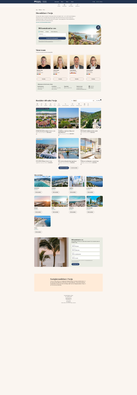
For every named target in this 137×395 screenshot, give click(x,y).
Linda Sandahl (89, 70)
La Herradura (89, 188)
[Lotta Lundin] (60, 62)
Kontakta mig (75, 264)
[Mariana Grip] (44, 62)
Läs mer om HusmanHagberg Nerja (43, 22)
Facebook (92, 86)
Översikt (59, 6)
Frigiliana (71, 188)
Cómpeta (54, 188)
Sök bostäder (38, 192)
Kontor (72, 1)
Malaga (36, 208)
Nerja (53, 208)
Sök (94, 1)
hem (37, 9)
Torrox (35, 227)
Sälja (67, 1)
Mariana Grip (40, 70)
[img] (37, 74)
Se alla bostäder (74, 167)
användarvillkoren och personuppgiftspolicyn (46, 41)
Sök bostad (57, 1)
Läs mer (36, 189)
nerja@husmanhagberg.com (81, 89)
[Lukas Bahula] (77, 62)
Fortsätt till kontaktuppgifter (52, 38)
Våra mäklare (64, 6)
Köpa (62, 1)
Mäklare (40, 9)
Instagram (92, 87)
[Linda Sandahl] (93, 62)
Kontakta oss (77, 6)
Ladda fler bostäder (64, 167)
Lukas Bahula (73, 70)
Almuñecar (36, 188)
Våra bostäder (71, 6)
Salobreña (71, 208)
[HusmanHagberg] (40, 2)
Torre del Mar (89, 208)
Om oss (101, 1)
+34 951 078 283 (79, 87)
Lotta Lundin (56, 70)
